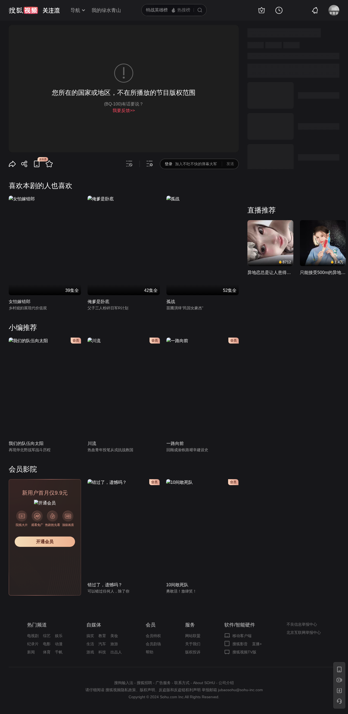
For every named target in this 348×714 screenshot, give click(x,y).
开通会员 (45, 541)
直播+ (257, 644)
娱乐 (59, 636)
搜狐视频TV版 (244, 652)
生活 (90, 644)
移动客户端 (241, 636)
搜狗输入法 (123, 683)
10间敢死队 (177, 584)
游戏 (90, 652)
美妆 (114, 636)
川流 (92, 443)
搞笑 (90, 636)
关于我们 (192, 644)
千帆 (59, 652)
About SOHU (204, 683)
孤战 (170, 301)
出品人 (116, 652)
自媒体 (93, 625)
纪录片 (33, 644)
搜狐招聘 (144, 683)
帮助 (149, 652)
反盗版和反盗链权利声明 (180, 690)
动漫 (59, 644)
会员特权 (153, 636)
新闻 (31, 652)
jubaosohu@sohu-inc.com (240, 690)
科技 (102, 652)
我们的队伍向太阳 (26, 443)
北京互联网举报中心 (304, 632)
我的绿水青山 (106, 10)
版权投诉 (192, 652)
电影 (47, 644)
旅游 (114, 644)
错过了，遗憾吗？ (105, 584)
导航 (75, 10)
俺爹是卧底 (98, 301)
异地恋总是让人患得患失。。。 (270, 272)
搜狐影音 (240, 644)
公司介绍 (226, 683)
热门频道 (37, 625)
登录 (168, 164)
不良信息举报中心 (302, 624)
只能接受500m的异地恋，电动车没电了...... (323, 272)
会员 (151, 625)
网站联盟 (192, 636)
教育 (102, 636)
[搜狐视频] (23, 10)
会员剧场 (153, 644)
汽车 (102, 644)
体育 (47, 652)
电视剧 (33, 636)
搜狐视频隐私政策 (120, 690)
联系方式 (181, 683)
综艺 (47, 636)
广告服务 (163, 683)
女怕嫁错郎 (19, 301)
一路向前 (175, 443)
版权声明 (147, 690)
